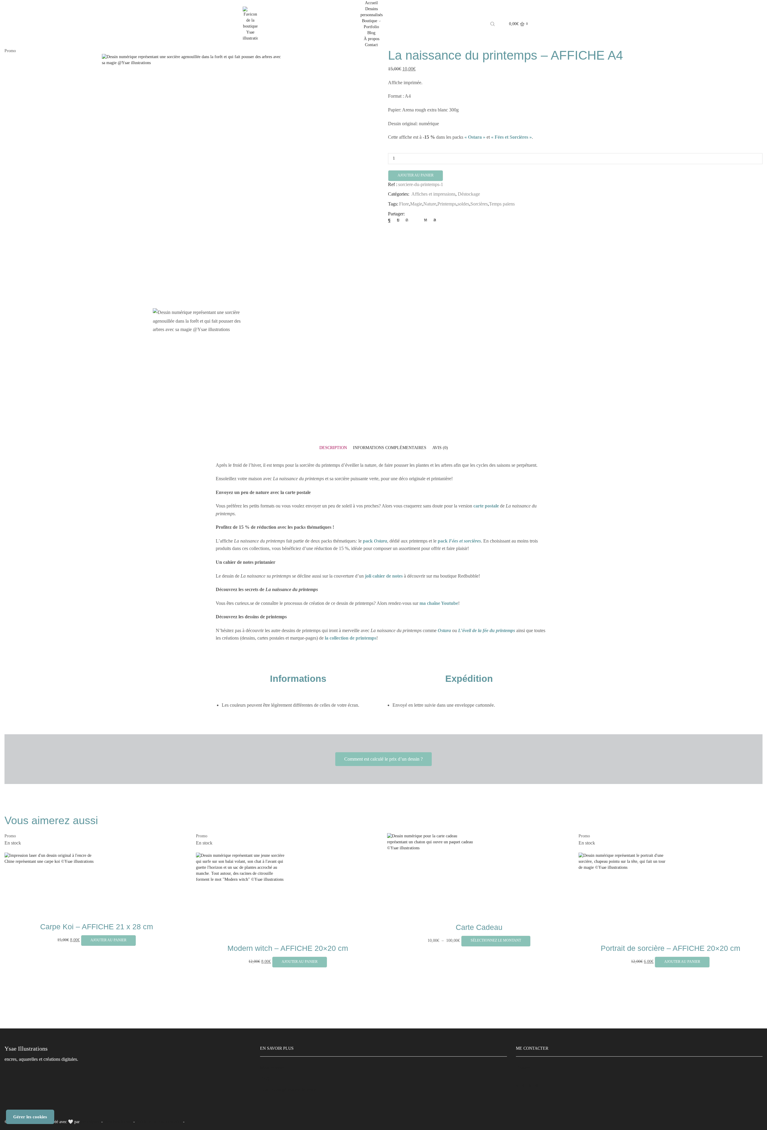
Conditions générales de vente (288, 1089)
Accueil (371, 3)
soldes (463, 203)
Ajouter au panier (416, 175)
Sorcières (479, 203)
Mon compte (272, 1067)
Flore (404, 203)
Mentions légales (118, 1122)
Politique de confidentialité (159, 1122)
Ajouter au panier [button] (108, 940)
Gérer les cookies (30, 1116)
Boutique (369, 21)
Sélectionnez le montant (496, 940)
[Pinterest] (406, 219)
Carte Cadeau (479, 927)
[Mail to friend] (416, 219)
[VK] (398, 219)
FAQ (265, 1078)
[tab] (333, 448)
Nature (429, 203)
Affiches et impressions (433, 194)
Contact (371, 45)
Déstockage (469, 194)
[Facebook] (391, 219)
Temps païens (502, 203)
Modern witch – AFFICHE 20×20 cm (287, 948)
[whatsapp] (433, 219)
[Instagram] (523, 1085)
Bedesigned (90, 1122)
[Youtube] (536, 1085)
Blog (371, 33)
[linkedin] (425, 219)
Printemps (446, 203)
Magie (416, 203)
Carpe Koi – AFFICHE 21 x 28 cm (96, 926)
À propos (371, 39)
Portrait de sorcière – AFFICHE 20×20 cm (670, 948)
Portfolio (371, 27)
